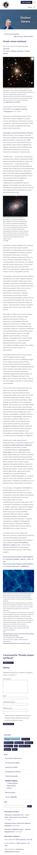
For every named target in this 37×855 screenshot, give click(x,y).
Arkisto (9, 788)
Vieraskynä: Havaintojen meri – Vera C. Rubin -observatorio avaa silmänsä (17, 816)
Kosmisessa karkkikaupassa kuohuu (14, 850)
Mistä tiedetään (9, 743)
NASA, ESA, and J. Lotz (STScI (13, 102)
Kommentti (7, 679)
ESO (7, 241)
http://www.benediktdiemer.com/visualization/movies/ (17, 643)
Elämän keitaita (10, 792)
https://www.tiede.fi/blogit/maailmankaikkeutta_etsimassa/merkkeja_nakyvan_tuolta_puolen (18, 559)
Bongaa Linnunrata (12, 739)
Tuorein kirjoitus (12, 783)
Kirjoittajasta (11, 785)
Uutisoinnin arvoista (24, 746)
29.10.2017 (7, 109)
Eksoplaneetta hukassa (13, 771)
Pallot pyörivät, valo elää (24, 839)
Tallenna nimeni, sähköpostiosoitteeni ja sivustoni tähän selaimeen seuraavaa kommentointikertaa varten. (17, 717)
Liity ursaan (26, 2)
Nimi (5, 696)
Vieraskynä (7, 749)
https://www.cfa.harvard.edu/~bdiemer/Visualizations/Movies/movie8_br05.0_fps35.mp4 (18, 635)
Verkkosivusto (7, 708)
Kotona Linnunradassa (11, 34)
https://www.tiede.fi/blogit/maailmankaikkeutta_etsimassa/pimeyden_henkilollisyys (18, 565)
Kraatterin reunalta (11, 767)
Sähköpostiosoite (9, 702)
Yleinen (15, 749)
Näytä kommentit (8, 662)
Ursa (16, 746)
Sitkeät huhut (28, 743)
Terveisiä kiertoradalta (12, 763)
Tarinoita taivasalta (11, 776)
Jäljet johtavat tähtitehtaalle (23, 36)
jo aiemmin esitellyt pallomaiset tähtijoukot (17, 445)
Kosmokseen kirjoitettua (13, 758)
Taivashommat (8, 746)
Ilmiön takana (25, 739)
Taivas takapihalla (11, 797)
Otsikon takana (19, 743)
